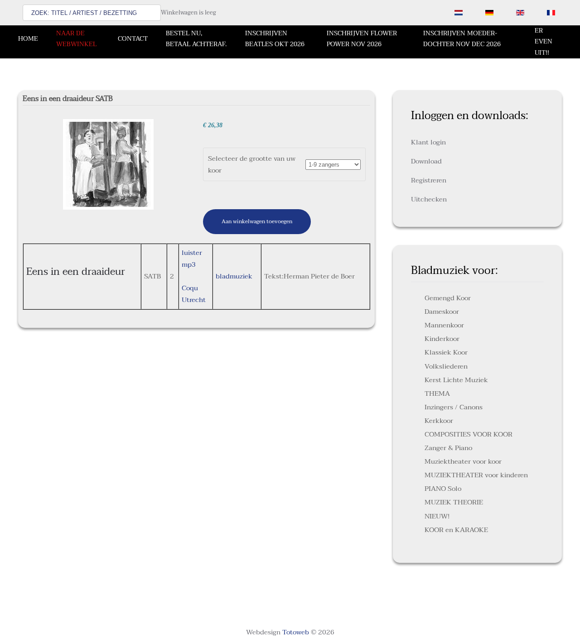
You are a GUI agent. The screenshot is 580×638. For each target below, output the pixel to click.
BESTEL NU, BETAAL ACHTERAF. (196, 38)
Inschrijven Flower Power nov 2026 (362, 38)
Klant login (428, 142)
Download (426, 161)
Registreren (428, 180)
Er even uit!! (543, 41)
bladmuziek (234, 276)
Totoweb (295, 632)
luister (192, 253)
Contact (133, 39)
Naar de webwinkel (76, 38)
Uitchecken (429, 199)
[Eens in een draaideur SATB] (108, 164)
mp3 (189, 264)
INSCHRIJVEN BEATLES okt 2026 (274, 38)
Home (28, 39)
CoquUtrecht (194, 294)
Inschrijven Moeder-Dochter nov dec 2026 (462, 38)
